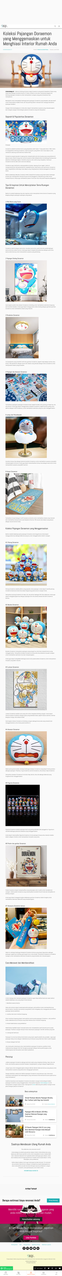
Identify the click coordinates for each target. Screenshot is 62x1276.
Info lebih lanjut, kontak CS (31, 1170)
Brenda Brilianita (51, 1104)
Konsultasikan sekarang (31, 1219)
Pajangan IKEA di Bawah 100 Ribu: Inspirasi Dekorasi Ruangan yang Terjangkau (36, 1114)
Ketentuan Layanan (46, 1244)
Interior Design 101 (7, 49)
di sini (33, 1084)
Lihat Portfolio (31, 1237)
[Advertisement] (31, 12)
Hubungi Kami (26, 1244)
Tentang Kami (14, 1244)
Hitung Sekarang (53, 1200)
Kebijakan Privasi (36, 1244)
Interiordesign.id (44, 1082)
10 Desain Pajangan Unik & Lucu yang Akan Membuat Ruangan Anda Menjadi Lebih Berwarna (37, 1129)
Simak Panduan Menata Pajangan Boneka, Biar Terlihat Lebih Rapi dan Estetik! (39, 1099)
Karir (20, 1244)
